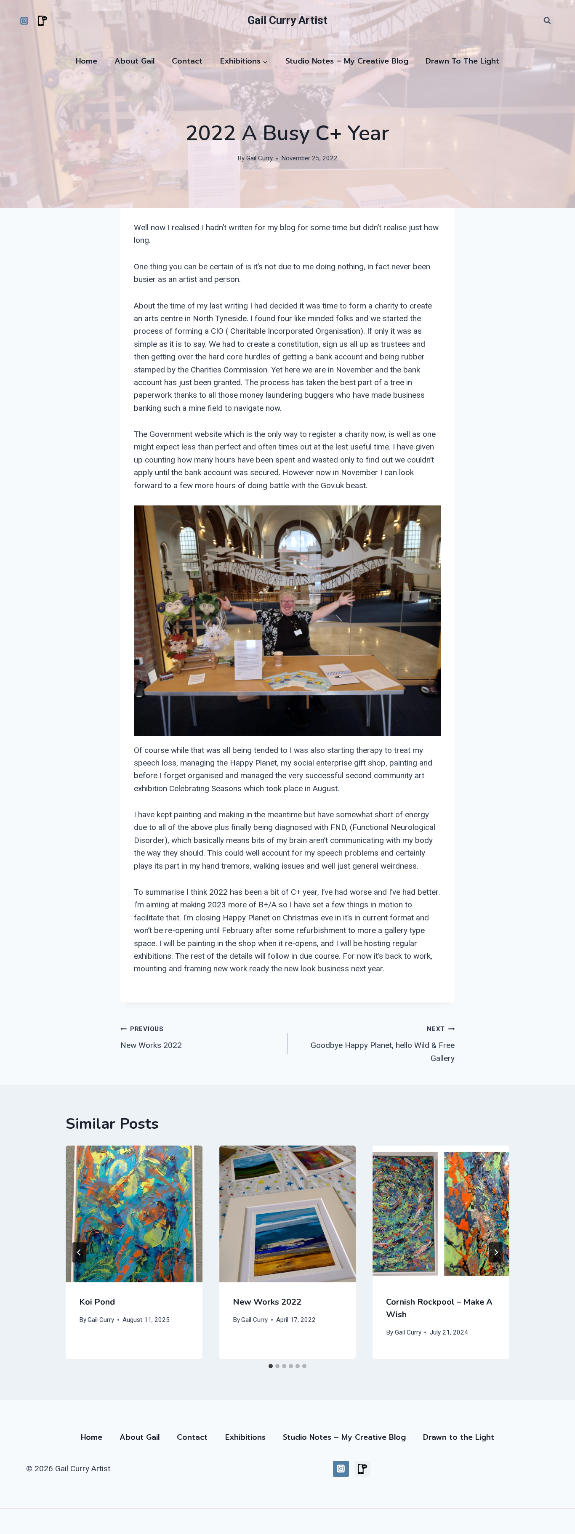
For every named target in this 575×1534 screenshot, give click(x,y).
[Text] (43, 21)
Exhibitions (245, 1437)
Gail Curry (259, 158)
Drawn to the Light (462, 61)
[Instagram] (24, 21)
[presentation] (134, 1214)
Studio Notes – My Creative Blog (346, 61)
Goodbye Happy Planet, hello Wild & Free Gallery (383, 1044)
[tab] (271, 1366)
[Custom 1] (362, 1469)
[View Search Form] (547, 20)
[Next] (496, 1252)
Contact (187, 61)
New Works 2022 (151, 1037)
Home (86, 61)
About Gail (134, 61)
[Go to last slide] (79, 1252)
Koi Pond (97, 1302)
